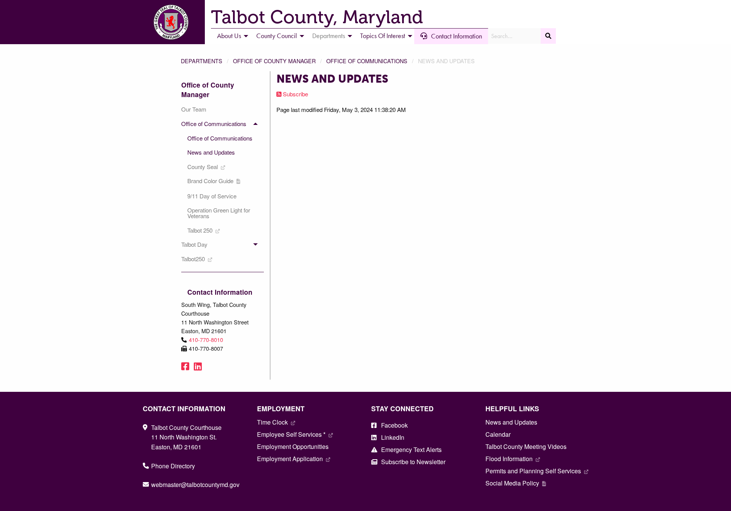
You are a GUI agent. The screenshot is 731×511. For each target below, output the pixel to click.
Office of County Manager (274, 61)
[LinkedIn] (198, 365)
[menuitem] (230, 36)
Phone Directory (173, 465)
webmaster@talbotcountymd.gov (195, 484)
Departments (201, 61)
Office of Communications (366, 61)
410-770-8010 (206, 339)
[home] (171, 21)
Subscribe (294, 94)
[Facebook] (185, 365)
